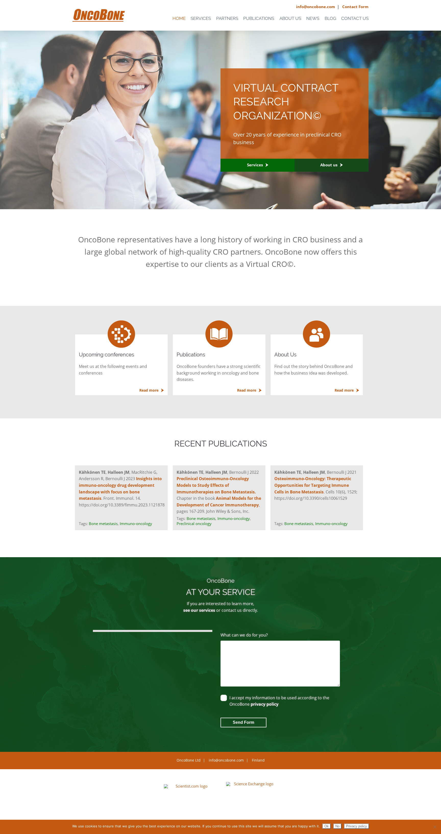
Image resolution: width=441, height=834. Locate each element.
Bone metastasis (103, 523)
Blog (330, 18)
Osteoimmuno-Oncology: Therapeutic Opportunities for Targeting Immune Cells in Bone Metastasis (312, 485)
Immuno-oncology (136, 523)
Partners (227, 18)
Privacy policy (356, 826)
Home (179, 18)
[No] (434, 826)
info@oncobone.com (315, 6)
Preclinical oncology (194, 523)
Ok (326, 826)
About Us (290, 18)
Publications (258, 18)
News (312, 18)
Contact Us (355, 18)
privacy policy (264, 704)
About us (328, 164)
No (337, 826)
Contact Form (355, 6)
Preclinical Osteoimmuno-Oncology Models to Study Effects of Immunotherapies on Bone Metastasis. (216, 485)
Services (201, 18)
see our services (199, 610)
